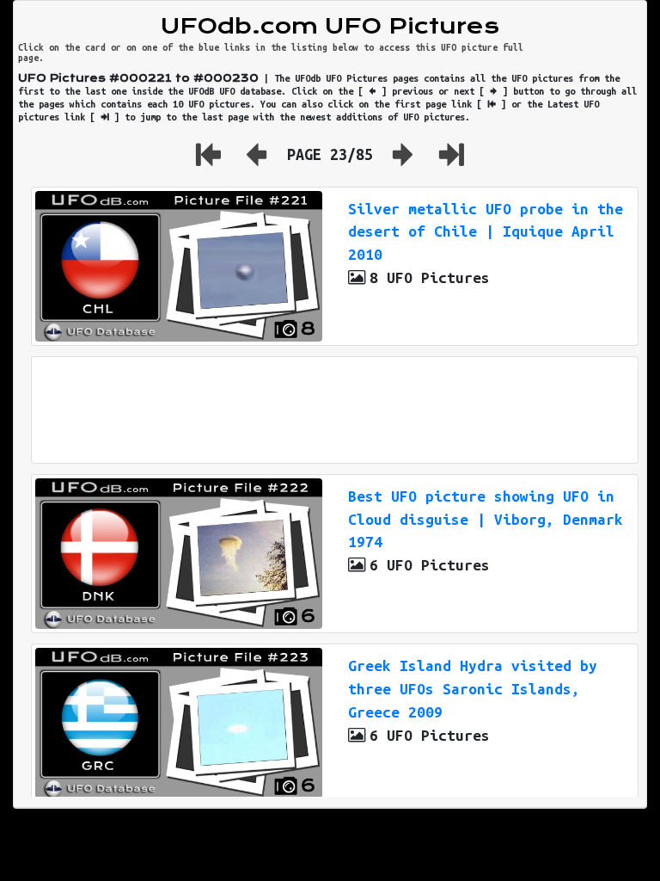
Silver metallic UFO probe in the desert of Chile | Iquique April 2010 (485, 231)
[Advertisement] (334, 409)
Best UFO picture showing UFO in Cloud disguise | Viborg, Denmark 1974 (485, 519)
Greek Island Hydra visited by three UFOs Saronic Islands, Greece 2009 (472, 688)
